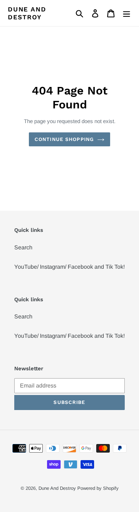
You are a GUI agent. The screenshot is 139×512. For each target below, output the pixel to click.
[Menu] (126, 13)
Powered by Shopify (98, 488)
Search (23, 247)
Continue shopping (64, 139)
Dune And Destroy (27, 13)
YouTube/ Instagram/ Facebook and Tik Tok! (69, 267)
